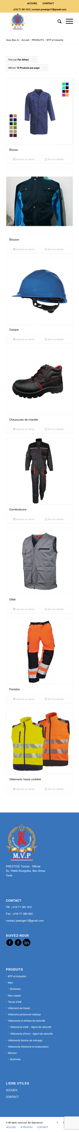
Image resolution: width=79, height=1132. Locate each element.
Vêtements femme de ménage (25, 1040)
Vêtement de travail (19, 1008)
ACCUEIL (32, 3)
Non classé (14, 995)
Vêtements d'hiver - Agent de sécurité (31, 1033)
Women (12, 1053)
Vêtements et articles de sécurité (26, 1020)
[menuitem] (32, 3)
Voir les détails (55, 159)
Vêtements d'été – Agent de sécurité (30, 1027)
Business (15, 988)
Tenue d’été (14, 1001)
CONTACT (48, 3)
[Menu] (67, 21)
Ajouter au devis (25, 159)
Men (10, 982)
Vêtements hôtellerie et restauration (28, 1046)
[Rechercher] (57, 21)
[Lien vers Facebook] (57, 1122)
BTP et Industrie (17, 976)
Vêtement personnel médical (24, 1014)
